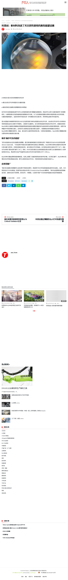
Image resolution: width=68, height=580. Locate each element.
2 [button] (34, 310)
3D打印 (3, 430)
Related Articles (7, 287)
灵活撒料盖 (5, 534)
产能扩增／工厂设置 (6, 448)
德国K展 (4, 473)
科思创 (24, 178)
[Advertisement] (34, 82)
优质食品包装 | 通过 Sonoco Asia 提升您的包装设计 (15, 528)
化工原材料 (4, 453)
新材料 (18, 178)
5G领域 (3, 433)
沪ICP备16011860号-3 (18, 572)
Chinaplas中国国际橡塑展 (8, 438)
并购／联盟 (4, 468)
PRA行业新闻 (5, 440)
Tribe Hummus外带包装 (8, 537)
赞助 (3, 490)
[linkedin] (13, 185)
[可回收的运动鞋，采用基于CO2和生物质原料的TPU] (34, 296)
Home (3, 20)
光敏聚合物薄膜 (11, 178)
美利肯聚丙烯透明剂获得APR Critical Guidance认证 (15, 219)
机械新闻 (4, 478)
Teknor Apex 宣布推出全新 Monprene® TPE (14, 524)
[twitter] (9, 185)
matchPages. (33, 572)
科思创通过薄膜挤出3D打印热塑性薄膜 (49, 219)
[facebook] (4, 185)
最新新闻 (8, 23)
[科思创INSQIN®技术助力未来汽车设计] (12, 296)
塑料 (3, 458)
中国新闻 (4, 445)
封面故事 (4, 463)
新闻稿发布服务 (37, 576)
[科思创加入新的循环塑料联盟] (56, 296)
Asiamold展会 (5, 435)
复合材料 (8, 20)
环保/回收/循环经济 (39, 300)
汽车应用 (4, 480)
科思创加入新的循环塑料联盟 (54, 305)
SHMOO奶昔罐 (6, 531)
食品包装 (4, 493)
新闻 (22, 576)
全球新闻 (4, 450)
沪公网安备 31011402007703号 (48, 572)
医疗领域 (4, 455)
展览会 (3, 465)
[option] (12, 299)
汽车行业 (4, 483)
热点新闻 (4, 485)
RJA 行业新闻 (5, 443)
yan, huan (8, 29)
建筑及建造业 (5, 470)
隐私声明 (45, 576)
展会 (26, 576)
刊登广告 (31, 576)
